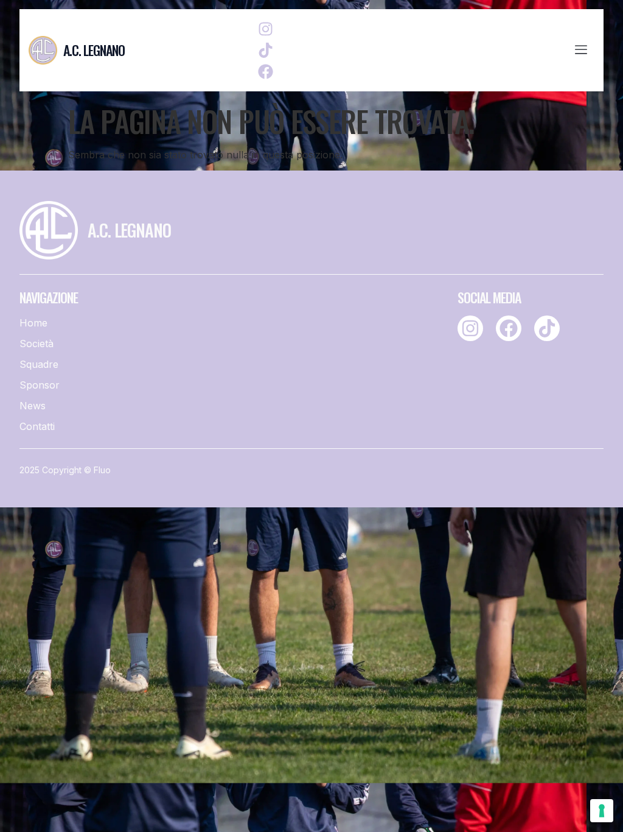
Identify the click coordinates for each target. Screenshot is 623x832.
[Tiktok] (265, 50)
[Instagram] (265, 29)
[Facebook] (265, 71)
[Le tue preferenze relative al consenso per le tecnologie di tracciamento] (601, 810)
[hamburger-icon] (580, 51)
